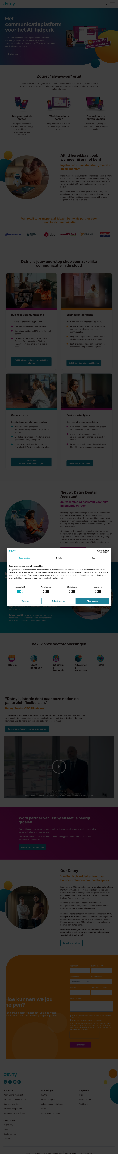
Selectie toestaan (59, 601)
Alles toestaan (92, 601)
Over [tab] (94, 558)
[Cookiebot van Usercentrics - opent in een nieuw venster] (99, 551)
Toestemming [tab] (24, 558)
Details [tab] (59, 558)
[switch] (46, 591)
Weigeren (25, 601)
